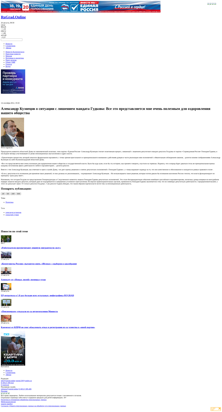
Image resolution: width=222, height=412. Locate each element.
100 (3, 194)
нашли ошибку (7, 404)
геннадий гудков (12, 215)
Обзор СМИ (10, 62)
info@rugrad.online (8, 381)
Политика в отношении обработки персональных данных (24, 400)
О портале (5, 385)
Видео (8, 66)
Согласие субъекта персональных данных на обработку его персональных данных (33, 406)
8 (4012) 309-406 (25, 389)
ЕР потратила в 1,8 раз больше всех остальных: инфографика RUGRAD (37, 295)
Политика (9, 202)
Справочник (10, 46)
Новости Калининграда (15, 52)
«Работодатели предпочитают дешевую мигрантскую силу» (31, 248)
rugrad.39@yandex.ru (24, 381)
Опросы (9, 64)
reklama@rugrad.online (9, 389)
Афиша (8, 48)
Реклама (4, 391)
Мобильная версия (8, 402)
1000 (13, 194)
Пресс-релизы (11, 60)
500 (8, 194)
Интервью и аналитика (15, 58)
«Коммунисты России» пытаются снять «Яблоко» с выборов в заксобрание (39, 264)
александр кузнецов (13, 212)
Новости (9, 44)
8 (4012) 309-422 (7, 383)
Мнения (9, 56)
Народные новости (13, 54)
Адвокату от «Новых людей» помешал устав (23, 279)
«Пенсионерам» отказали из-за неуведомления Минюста (29, 311)
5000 (18, 194)
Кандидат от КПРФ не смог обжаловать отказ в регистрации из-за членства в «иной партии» (48, 327)
